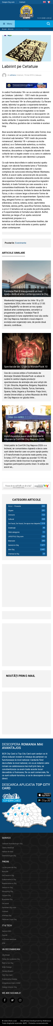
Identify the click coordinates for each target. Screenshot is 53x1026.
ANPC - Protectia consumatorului (35, 1023)
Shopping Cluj (7, 891)
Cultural (11, 519)
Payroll (4, 935)
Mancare (11, 541)
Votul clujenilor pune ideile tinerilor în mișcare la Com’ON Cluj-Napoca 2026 (24, 438)
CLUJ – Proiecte (14, 506)
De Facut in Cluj (8, 875)
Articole (10, 29)
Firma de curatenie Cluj (11, 959)
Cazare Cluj (6, 895)
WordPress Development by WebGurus (35, 1021)
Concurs (11, 515)
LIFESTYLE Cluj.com (16, 536)
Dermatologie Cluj (9, 856)
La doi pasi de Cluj (9, 867)
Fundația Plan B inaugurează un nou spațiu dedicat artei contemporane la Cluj (26, 293)
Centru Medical (8, 848)
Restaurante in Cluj (9, 883)
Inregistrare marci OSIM (11, 983)
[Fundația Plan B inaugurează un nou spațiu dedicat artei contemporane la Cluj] (26, 278)
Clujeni (10, 510)
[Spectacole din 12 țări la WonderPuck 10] (26, 351)
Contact (22, 2)
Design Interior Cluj (9, 987)
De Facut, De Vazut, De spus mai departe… (24, 523)
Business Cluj (7, 899)
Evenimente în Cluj (9, 879)
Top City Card (7, 975)
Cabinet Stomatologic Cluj (12, 844)
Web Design (7, 967)
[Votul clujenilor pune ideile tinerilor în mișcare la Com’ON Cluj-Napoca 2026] (26, 423)
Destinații (11, 528)
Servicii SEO (6, 931)
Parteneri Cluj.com (9, 907)
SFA (3, 943)
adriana (13, 75)
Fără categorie (13, 532)
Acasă (4, 29)
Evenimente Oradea (9, 979)
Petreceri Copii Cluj (9, 919)
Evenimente (20, 243)
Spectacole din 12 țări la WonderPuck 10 (25, 366)
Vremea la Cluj (13, 554)
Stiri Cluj (11, 549)
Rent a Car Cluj (7, 963)
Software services (9, 939)
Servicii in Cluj (13, 545)
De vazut (5, 903)
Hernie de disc (7, 852)
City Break (6, 955)
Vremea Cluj (6, 915)
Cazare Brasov (7, 971)
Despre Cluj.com (8, 2)
